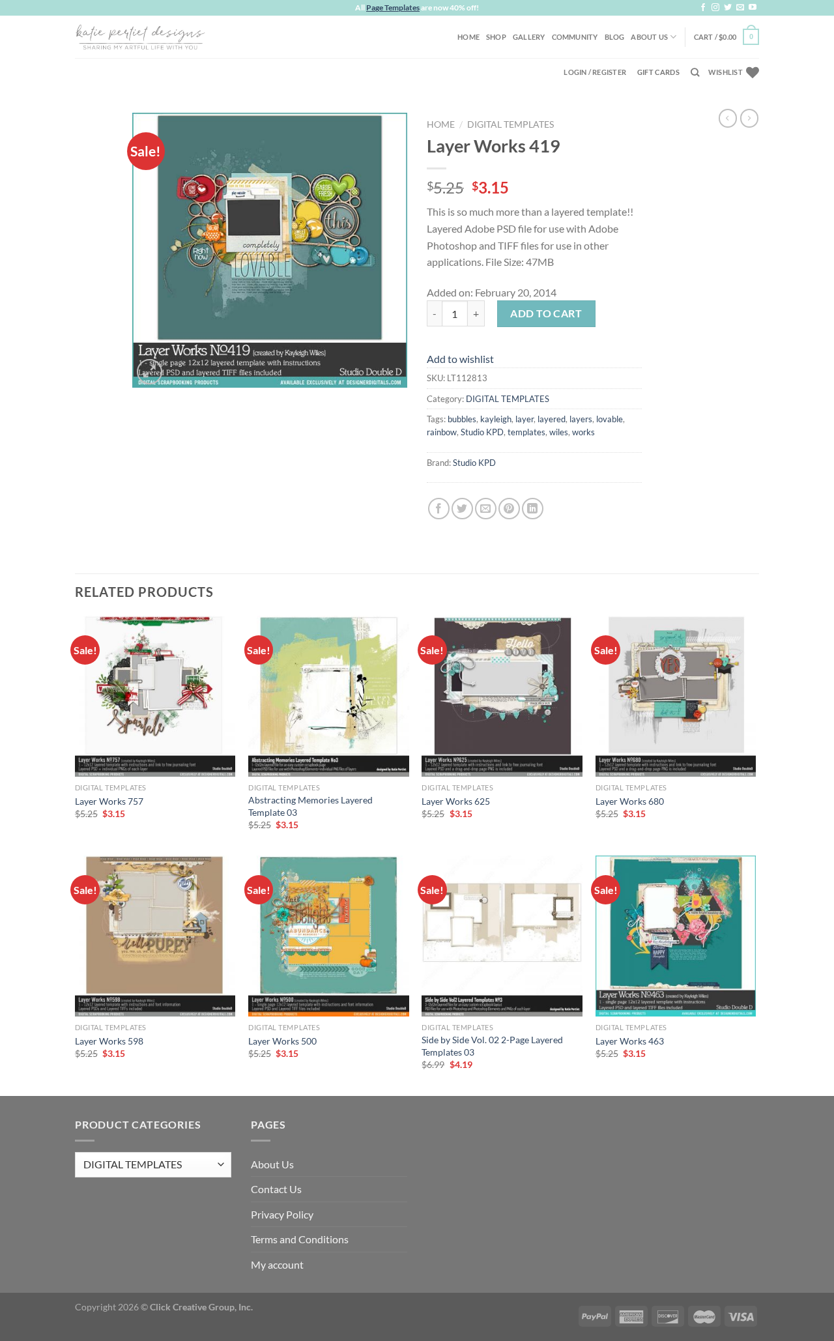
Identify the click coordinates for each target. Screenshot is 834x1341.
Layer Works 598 (109, 1040)
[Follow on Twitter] (728, 7)
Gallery (529, 37)
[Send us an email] (740, 7)
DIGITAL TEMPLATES (510, 124)
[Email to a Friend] (485, 508)
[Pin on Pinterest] (509, 508)
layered (552, 419)
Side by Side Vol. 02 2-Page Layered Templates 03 (492, 1046)
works (583, 432)
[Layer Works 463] (676, 936)
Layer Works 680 (630, 801)
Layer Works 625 (456, 801)
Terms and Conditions (300, 1239)
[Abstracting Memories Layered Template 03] (328, 696)
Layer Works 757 (109, 801)
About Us (649, 37)
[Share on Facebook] (439, 508)
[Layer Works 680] (676, 696)
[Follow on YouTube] (752, 7)
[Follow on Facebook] (703, 7)
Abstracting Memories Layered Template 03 (310, 806)
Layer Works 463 (630, 1040)
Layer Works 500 (282, 1040)
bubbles (462, 419)
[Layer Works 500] (328, 936)
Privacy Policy (282, 1214)
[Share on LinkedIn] (532, 508)
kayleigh (495, 419)
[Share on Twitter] (462, 508)
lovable (609, 419)
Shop (496, 37)
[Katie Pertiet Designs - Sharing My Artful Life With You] (140, 36)
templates (526, 432)
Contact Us (276, 1189)
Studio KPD (482, 432)
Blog (615, 37)
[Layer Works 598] (155, 936)
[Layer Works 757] (155, 696)
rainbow (442, 432)
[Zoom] (149, 371)
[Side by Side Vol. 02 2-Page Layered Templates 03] (502, 936)
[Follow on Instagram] (715, 7)
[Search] (695, 72)
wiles (558, 432)
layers (580, 419)
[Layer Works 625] (502, 696)
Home (468, 37)
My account (277, 1264)
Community (575, 37)
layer (524, 419)
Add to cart (546, 313)
